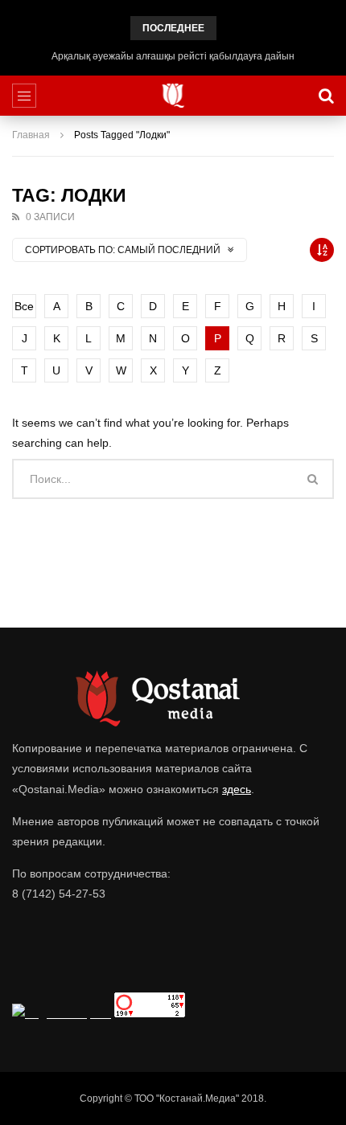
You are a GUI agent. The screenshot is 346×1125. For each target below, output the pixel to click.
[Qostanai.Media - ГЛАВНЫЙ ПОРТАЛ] (173, 96)
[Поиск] (326, 96)
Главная (31, 135)
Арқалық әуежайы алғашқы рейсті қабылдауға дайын (173, 56)
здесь (236, 789)
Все (24, 306)
